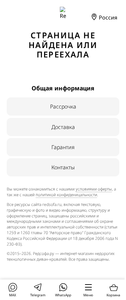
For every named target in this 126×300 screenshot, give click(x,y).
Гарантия (63, 147)
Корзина (113, 295)
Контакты (63, 167)
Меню (88, 295)
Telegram (37, 295)
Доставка (63, 127)
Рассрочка (63, 106)
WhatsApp (63, 295)
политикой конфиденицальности (66, 195)
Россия (107, 17)
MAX (12, 295)
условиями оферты (94, 189)
